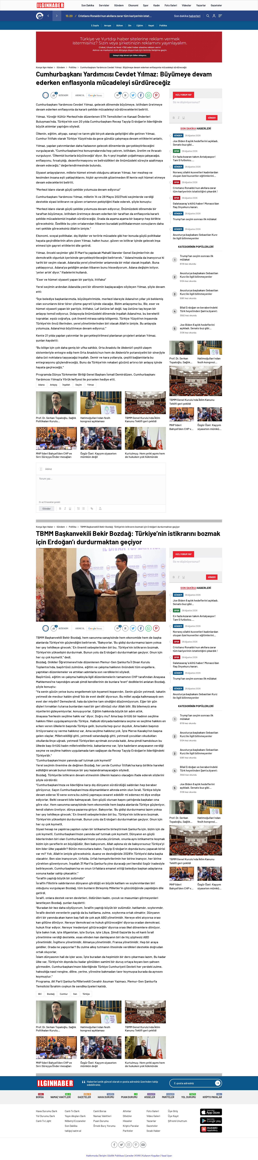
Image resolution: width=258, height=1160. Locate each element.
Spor (145, 5)
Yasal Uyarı (166, 1155)
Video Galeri (153, 1116)
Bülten (119, 25)
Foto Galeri (171, 5)
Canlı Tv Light (43, 1120)
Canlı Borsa (99, 1111)
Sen (75, 993)
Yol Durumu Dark (45, 1116)
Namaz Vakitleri (61, 1096)
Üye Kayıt (173, 1116)
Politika (163, 25)
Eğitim (140, 25)
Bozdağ (50, 993)
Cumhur (64, 993)
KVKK (138, 1155)
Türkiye (86, 993)
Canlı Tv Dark (72, 1111)
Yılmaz (90, 384)
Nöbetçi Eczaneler (75, 1120)
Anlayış (53, 384)
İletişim (103, 1155)
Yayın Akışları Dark (75, 1116)
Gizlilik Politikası (116, 1155)
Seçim (78, 384)
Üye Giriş (173, 1111)
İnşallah (66, 384)
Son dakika (187, 16)
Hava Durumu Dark (46, 1111)
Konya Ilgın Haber (44, 67)
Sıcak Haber (153, 1130)
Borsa (40, 1096)
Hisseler (149, 1096)
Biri (40, 993)
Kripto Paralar (212, 1096)
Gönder (46, 508)
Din (129, 25)
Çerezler (129, 1155)
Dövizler (127, 1116)
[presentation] (48, 16)
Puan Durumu (129, 1096)
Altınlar (127, 1111)
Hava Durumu (106, 1096)
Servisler (104, 5)
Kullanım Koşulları (151, 1155)
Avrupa (107, 25)
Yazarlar (201, 5)
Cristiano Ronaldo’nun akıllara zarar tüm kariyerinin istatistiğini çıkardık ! (115, 16)
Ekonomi (133, 5)
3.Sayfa (95, 25)
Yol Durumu (188, 1096)
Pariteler (168, 1096)
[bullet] (83, 508)
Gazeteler (216, 5)
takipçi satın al (73, 1130)
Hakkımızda (92, 1155)
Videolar (186, 5)
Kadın (156, 5)
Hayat (151, 25)
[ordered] (78, 508)
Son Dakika (87, 5)
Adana (41, 384)
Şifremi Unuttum (177, 1120)
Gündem (119, 5)
